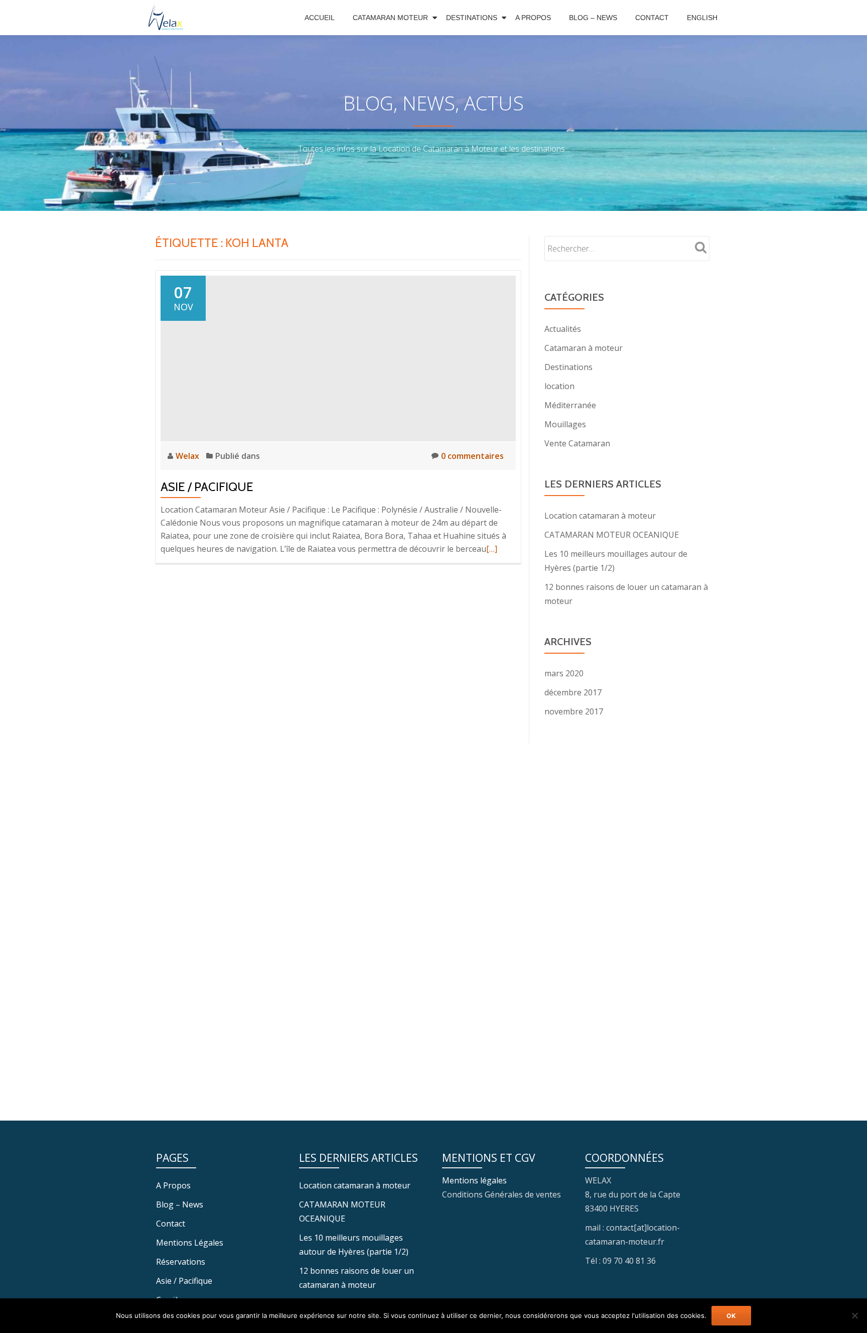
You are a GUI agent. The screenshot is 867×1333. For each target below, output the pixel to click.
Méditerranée (570, 405)
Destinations (471, 18)
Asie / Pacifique (207, 486)
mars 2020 (564, 673)
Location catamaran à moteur (600, 515)
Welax (188, 455)
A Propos (533, 18)
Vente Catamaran (577, 443)
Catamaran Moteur (390, 18)
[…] (491, 548)
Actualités (562, 328)
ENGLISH (702, 18)
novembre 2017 (573, 711)
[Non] (854, 1315)
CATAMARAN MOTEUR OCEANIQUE (611, 534)
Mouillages (565, 424)
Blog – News (593, 18)
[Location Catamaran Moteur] (169, 17)
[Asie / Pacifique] (338, 357)
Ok (731, 1315)
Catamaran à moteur (583, 347)
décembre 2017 (573, 692)
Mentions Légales (189, 1242)
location (559, 386)
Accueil (320, 18)
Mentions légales (474, 1180)
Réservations (180, 1261)
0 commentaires (472, 455)
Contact (652, 18)
